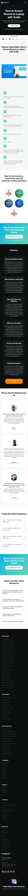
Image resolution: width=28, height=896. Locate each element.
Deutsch (4, 768)
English (4, 763)
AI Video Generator (7, 641)
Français (4, 773)
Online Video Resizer (7, 687)
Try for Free (14, 26)
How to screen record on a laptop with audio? (12, 521)
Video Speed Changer (8, 685)
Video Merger (5, 677)
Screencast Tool (6, 748)
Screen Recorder (6, 729)
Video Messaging (6, 719)
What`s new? (5, 819)
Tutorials (4, 788)
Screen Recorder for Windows (10, 734)
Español (4, 770)
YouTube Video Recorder (8, 743)
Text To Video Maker (7, 644)
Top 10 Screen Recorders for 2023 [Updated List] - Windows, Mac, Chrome (13, 592)
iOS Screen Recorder (7, 739)
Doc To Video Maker (7, 651)
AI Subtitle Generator (7, 661)
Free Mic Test (5, 844)
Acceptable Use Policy (8, 810)
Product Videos (6, 704)
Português (4, 765)
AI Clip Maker (5, 668)
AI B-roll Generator (7, 649)
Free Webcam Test (7, 846)
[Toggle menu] (25, 2)
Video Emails (5, 716)
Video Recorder (6, 751)
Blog (3, 829)
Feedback (4, 814)
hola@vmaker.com (6, 867)
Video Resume (6, 714)
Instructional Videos (7, 707)
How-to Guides (6, 841)
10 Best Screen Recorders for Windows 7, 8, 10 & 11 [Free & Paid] (13, 600)
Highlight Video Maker (8, 665)
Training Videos (6, 700)
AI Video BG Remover (7, 663)
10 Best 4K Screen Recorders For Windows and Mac (13, 607)
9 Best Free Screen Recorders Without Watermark (12, 614)
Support (4, 790)
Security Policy (6, 812)
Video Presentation (7, 709)
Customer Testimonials (8, 805)
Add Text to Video (6, 682)
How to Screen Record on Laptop (13, 621)
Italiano (4, 775)
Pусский (4, 777)
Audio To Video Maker (8, 646)
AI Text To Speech (7, 653)
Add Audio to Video (7, 680)
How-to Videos (6, 712)
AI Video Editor (6, 639)
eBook (3, 834)
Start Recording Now (14, 381)
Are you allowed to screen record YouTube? (12, 545)
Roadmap (4, 817)
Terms (3, 807)
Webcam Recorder (7, 741)
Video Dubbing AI (6, 670)
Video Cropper (6, 673)
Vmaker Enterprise (7, 753)
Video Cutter (5, 675)
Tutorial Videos (6, 702)
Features (4, 839)
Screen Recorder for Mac (8, 731)
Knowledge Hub (6, 832)
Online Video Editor (7, 656)
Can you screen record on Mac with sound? (12, 529)
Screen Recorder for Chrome (9, 736)
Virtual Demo (5, 792)
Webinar (4, 837)
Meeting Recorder (6, 746)
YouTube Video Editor (7, 658)
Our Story (4, 802)
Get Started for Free (14, 236)
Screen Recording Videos (8, 697)
